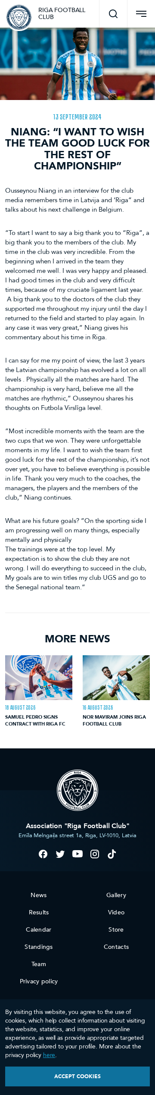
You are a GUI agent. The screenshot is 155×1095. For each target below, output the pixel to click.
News (38, 895)
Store (116, 930)
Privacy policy (39, 981)
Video (116, 912)
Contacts (116, 947)
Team (38, 964)
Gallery (116, 895)
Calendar (38, 930)
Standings (39, 947)
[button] (113, 14)
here (49, 1055)
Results (39, 912)
